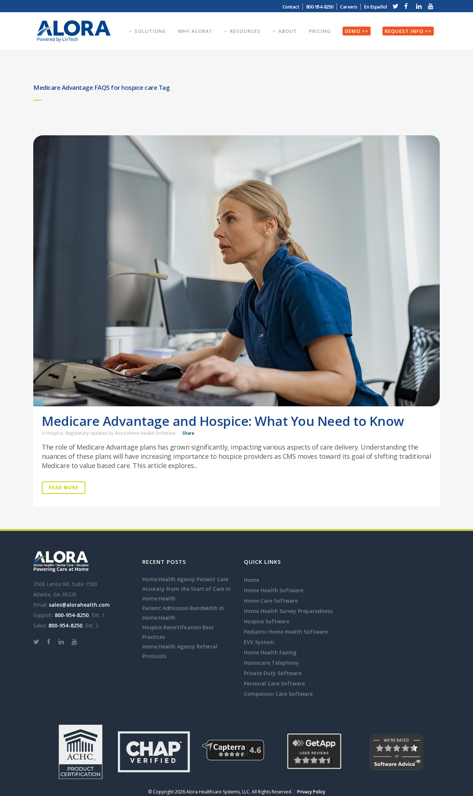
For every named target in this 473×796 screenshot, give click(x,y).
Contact (290, 6)
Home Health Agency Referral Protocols (179, 651)
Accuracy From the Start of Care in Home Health (186, 593)
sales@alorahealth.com (79, 604)
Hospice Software (266, 621)
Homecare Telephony (271, 662)
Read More (63, 487)
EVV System (259, 642)
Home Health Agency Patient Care (185, 579)
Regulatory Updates (86, 433)
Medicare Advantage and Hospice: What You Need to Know (223, 421)
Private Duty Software (273, 673)
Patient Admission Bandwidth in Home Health (183, 612)
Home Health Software (273, 590)
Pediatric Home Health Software (286, 631)
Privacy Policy (311, 792)
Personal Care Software (274, 683)
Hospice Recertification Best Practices (178, 632)
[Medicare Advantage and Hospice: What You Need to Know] (236, 270)
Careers (348, 6)
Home (251, 579)
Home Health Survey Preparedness (288, 610)
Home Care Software (271, 600)
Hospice (55, 433)
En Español (375, 6)
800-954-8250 (72, 615)
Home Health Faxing (270, 652)
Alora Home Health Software (145, 433)
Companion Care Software (278, 693)
